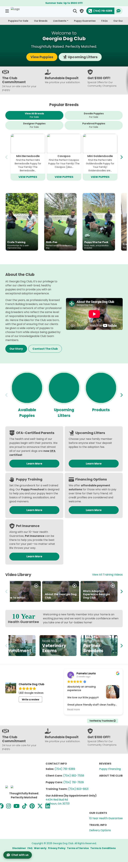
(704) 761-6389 (65, 769)
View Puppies (41, 57)
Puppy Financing (110, 769)
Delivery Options (100, 830)
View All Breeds (34, 115)
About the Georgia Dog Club (60, 595)
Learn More (34, 464)
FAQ (30, 848)
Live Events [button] (59, 20)
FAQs (104, 20)
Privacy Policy (57, 848)
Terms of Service (78, 848)
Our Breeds (41, 20)
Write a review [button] (30, 699)
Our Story (16, 349)
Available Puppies (27, 412)
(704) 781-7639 (73, 782)
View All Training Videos (107, 574)
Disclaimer (19, 848)
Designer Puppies (34, 125)
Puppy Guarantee (85, 20)
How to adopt (15, 598)
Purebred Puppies (93, 125)
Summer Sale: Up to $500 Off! (64, 3)
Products (101, 409)
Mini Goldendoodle (100, 156)
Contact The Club (45, 349)
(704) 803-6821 (78, 789)
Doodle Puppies (94, 115)
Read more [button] (73, 709)
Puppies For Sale (18, 20)
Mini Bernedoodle (28, 156)
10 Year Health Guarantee (106, 818)
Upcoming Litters (83, 57)
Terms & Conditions (103, 848)
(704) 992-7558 (73, 776)
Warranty (40, 848)
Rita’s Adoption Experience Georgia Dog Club (96, 594)
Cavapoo (64, 156)
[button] (7, 11)
